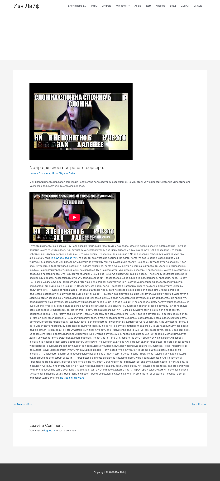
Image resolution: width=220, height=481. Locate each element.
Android (106, 5)
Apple (137, 5)
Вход (173, 5)
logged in (49, 430)
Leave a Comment (39, 173)
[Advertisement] (110, 35)
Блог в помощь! (77, 5)
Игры (94, 5)
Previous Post (23, 404)
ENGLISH (199, 5)
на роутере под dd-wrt (64, 257)
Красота (160, 5)
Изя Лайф (26, 5)
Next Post (199, 404)
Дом (148, 5)
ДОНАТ (185, 5)
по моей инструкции (72, 377)
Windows (121, 5)
